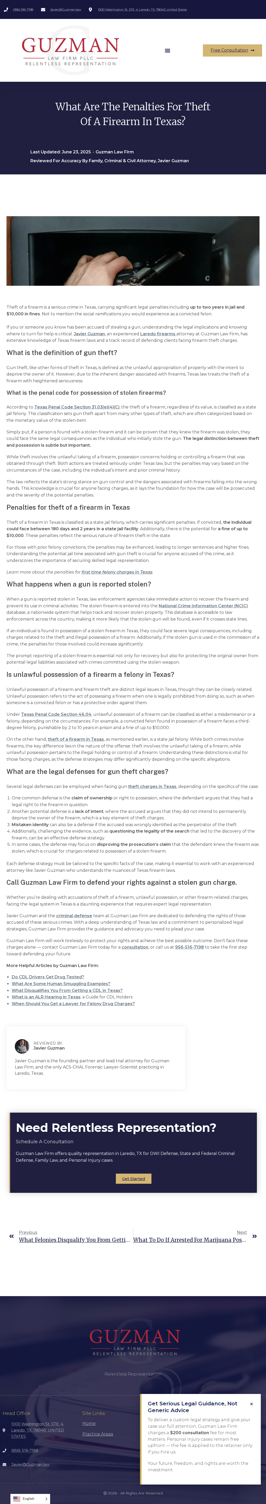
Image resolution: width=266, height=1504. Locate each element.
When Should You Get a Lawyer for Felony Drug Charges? (73, 1003)
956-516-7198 (189, 947)
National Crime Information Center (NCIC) (203, 605)
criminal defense (74, 915)
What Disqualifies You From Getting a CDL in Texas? (67, 990)
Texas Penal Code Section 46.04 (56, 714)
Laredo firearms (158, 333)
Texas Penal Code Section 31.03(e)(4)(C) (76, 407)
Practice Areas (97, 1434)
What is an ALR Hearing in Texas (46, 997)
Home (89, 1423)
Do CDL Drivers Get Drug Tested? (48, 977)
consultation (135, 947)
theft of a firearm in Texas (76, 739)
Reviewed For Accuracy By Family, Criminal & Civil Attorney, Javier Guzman (109, 160)
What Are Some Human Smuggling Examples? (61, 983)
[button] (167, 50)
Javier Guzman (89, 333)
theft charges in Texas (152, 786)
